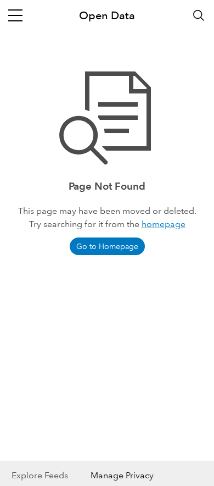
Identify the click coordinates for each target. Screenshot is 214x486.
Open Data (107, 15)
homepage (163, 224)
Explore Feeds (40, 475)
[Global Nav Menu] (15, 15)
